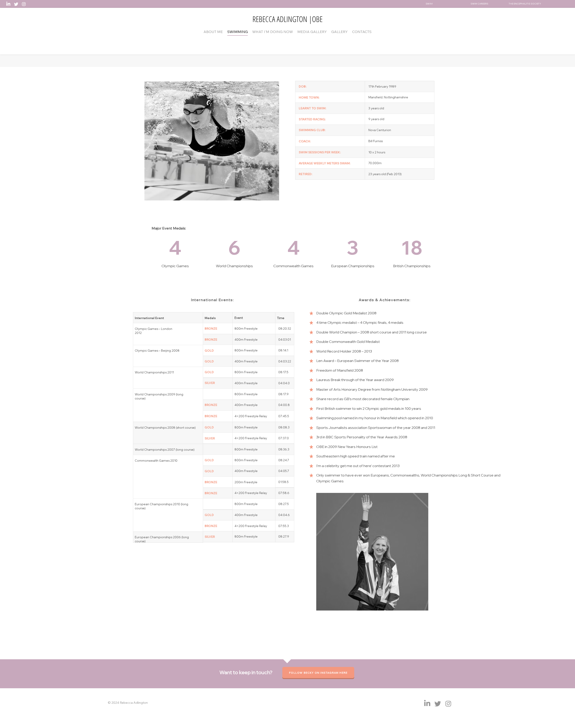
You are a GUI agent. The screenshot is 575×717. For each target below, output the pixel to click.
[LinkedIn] (8, 4)
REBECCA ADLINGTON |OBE (287, 19)
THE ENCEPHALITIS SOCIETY (525, 3)
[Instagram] (23, 4)
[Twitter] (16, 4)
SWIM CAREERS (479, 3)
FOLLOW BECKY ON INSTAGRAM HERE (318, 672)
